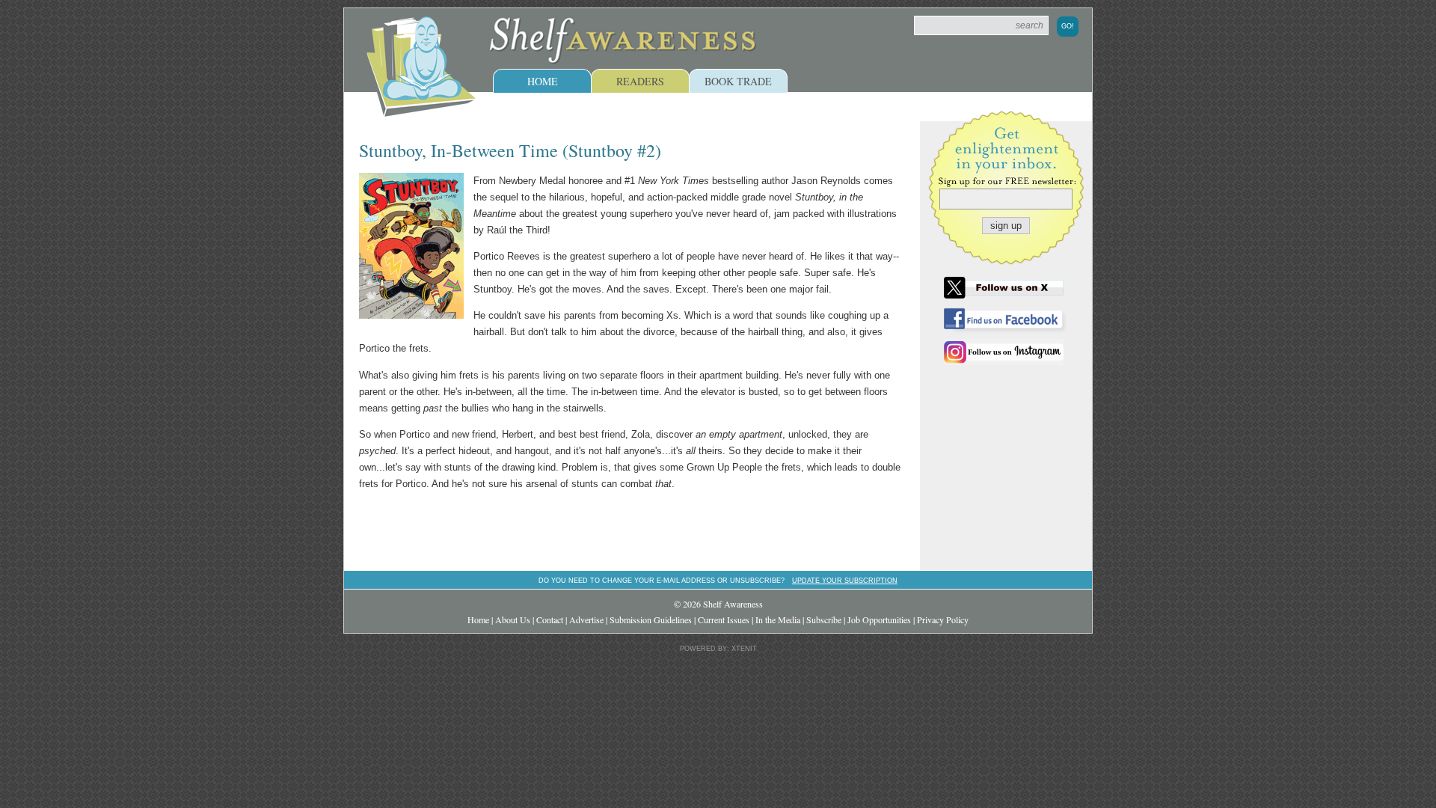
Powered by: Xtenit (718, 648)
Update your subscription (845, 580)
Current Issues (723, 619)
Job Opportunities (879, 619)
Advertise (586, 619)
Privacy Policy (943, 619)
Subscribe (823, 619)
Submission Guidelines (651, 619)
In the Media (777, 619)
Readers (640, 81)
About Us (512, 619)
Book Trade (738, 81)
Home (542, 81)
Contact (549, 619)
